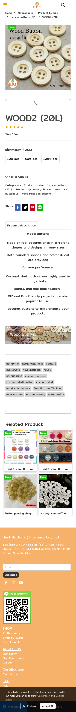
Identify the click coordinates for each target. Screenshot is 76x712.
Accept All (48, 706)
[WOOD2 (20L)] (38, 58)
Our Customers (14, 658)
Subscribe (11, 575)
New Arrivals (12, 642)
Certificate (10, 674)
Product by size (34, 185)
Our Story (10, 654)
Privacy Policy (42, 695)
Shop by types (13, 637)
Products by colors (28, 189)
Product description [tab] (21, 225)
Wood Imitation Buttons (37, 194)
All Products (12, 633)
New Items (61, 189)
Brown (47, 189)
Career (7, 662)
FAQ (5, 686)
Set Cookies (29, 706)
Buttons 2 (12, 194)
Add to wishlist (18, 177)
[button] (61, 5)
